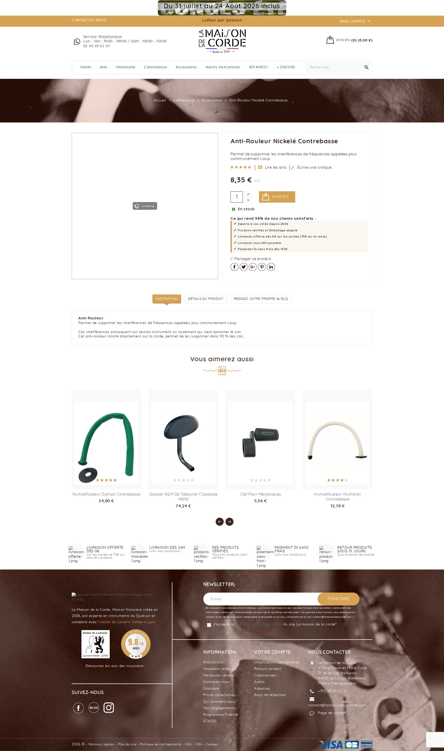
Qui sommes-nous (219, 702)
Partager (234, 267)
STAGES (210, 721)
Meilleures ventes (218, 675)
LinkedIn (271, 267)
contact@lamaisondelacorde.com (337, 705)
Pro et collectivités (219, 695)
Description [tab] (167, 299)
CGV (199, 744)
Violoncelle (125, 67)
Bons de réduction (270, 695)
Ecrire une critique (311, 167)
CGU (188, 744)
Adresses (262, 688)
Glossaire (211, 688)
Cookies (212, 744)
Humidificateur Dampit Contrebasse (106, 494)
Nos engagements (219, 708)
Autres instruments (223, 67)
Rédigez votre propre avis (261, 299)
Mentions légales (101, 744)
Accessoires (186, 67)
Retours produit (267, 669)
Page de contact (332, 713)
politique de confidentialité (258, 624)
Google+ (253, 267)
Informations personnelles (277, 662)
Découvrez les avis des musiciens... (116, 666)
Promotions (213, 662)
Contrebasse (155, 67)
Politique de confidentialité (160, 744)
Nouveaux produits (219, 669)
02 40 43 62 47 (96, 46)
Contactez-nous (217, 682)
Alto (103, 67)
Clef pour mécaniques (260, 494)
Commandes (265, 675)
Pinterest (262, 267)
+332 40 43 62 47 (332, 691)
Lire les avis (272, 167)
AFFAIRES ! (258, 67)
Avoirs (259, 682)
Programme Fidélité (220, 715)
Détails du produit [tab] (205, 299)
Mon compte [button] (356, 21)
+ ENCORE (286, 67)
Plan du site (127, 744)
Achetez (280, 197)
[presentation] (217, 519)
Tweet (244, 267)
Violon (85, 67)
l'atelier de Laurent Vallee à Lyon (126, 622)
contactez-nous (89, 20)
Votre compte (272, 652)
